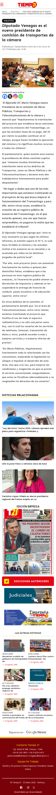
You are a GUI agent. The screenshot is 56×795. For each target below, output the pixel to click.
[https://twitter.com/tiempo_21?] (35, 787)
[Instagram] (15, 96)
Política (15, 12)
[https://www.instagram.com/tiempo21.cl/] (28, 787)
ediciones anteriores (31, 581)
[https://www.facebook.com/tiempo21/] (21, 787)
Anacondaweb (35, 792)
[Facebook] (4, 96)
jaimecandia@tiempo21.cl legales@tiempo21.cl (28, 755)
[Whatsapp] (20, 96)
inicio (4, 12)
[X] (10, 96)
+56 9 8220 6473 (36, 752)
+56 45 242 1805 (20, 752)
